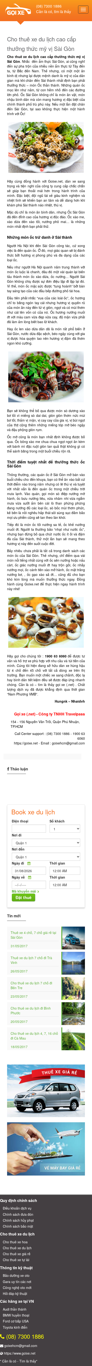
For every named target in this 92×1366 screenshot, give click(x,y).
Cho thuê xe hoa (15, 1242)
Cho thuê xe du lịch (17, 1247)
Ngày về (18, 877)
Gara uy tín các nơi (17, 1281)
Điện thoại (20, 821)
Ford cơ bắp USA (16, 1321)
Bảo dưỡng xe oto (16, 1275)
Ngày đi (18, 863)
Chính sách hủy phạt (18, 1220)
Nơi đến (18, 849)
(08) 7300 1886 (49, 6)
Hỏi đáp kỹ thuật (15, 1293)
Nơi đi (16, 835)
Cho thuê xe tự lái (16, 1259)
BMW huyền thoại (16, 1315)
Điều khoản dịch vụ (17, 1208)
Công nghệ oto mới (17, 1287)
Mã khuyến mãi (24, 891)
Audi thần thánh (14, 1309)
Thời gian (57, 863)
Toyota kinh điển (15, 1327)
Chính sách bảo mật (18, 1226)
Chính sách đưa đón (18, 1214)
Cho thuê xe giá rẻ (16, 1253)
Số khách (57, 821)
